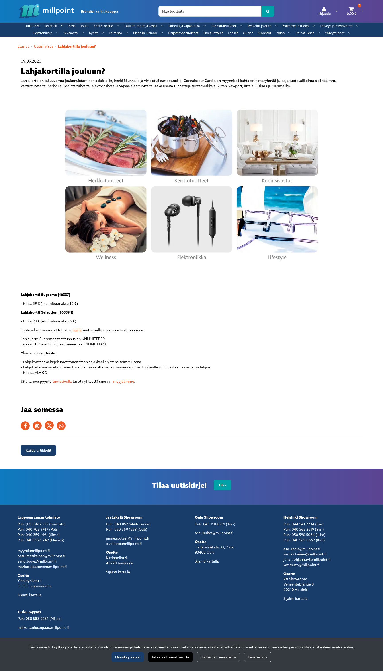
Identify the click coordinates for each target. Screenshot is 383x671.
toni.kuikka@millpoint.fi (214, 533)
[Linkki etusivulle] (46, 11)
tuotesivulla (62, 381)
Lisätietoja (258, 657)
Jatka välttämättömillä (170, 657)
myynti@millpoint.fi (34, 550)
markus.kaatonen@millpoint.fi (42, 566)
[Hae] (267, 11)
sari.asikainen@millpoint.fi (304, 554)
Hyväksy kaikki (127, 657)
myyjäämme (123, 381)
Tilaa (223, 485)
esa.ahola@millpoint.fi (301, 549)
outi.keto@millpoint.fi (124, 543)
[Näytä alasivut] (62, 25)
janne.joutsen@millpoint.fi (127, 538)
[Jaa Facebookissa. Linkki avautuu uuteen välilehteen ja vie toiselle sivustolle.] (27, 426)
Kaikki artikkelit (38, 450)
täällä (77, 330)
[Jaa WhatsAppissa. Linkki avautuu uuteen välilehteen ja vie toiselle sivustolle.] (62, 426)
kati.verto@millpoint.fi (301, 565)
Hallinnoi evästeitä (218, 657)
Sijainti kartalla (29, 595)
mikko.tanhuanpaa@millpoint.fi (43, 627)
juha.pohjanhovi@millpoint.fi (306, 559)
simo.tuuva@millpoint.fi (37, 561)
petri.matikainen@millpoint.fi (41, 556)
